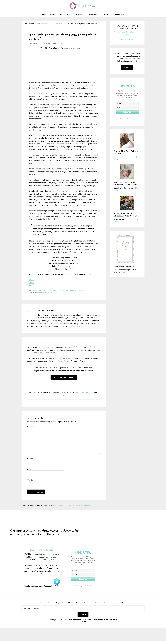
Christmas (61, 290)
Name (30, 458)
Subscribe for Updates (63, 377)
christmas (41, 293)
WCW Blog (82, 290)
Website (30, 480)
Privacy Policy (102, 620)
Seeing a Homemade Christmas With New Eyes (126, 214)
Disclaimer (113, 620)
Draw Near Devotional (124, 266)
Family (67, 290)
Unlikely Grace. (79, 326)
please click (61, 361)
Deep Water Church (83, 392)
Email (29, 469)
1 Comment (62, 43)
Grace (72, 290)
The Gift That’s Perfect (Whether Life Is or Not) (125, 183)
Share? (127, 67)
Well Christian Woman (72, 620)
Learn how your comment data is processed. (72, 505)
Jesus (76, 290)
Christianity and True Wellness (47, 290)
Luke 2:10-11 (53, 293)
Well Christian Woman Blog (83, 6)
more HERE (127, 272)
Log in (83, 621)
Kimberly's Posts (127, 39)
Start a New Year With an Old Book (126, 152)
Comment (31, 427)
